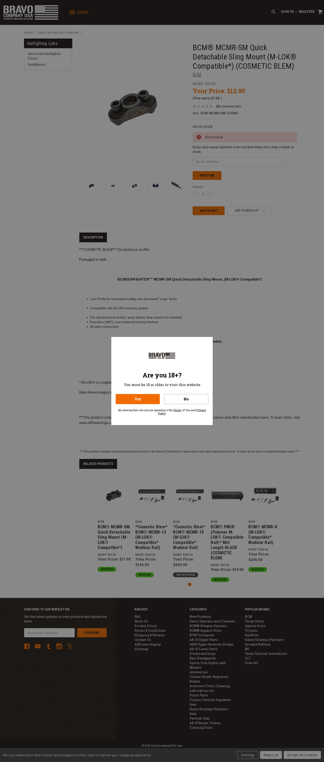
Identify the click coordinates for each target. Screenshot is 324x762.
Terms (177, 410)
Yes (137, 399)
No (186, 399)
